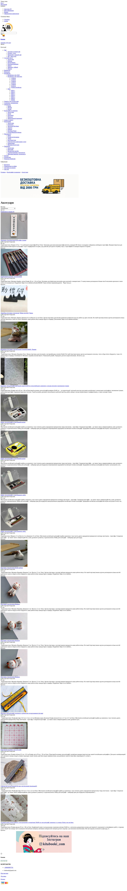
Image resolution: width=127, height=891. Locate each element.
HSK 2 (13, 92)
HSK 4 (13, 95)
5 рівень (13, 84)
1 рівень (13, 78)
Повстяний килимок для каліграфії (11, 749)
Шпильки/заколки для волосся (16, 154)
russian (6, 21)
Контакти (7, 164)
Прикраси (7, 146)
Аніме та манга (8, 120)
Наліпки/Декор (12, 131)
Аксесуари (11, 59)
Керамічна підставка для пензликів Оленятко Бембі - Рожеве (18, 349)
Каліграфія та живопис (11, 110)
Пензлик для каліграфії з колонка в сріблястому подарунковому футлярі (22, 713)
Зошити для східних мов (11, 101)
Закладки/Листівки (13, 126)
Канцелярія (7, 121)
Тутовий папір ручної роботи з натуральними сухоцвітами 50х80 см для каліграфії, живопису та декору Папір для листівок (37, 822)
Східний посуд (8, 58)
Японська (7, 72)
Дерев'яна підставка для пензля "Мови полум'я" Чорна (17, 313)
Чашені (10, 69)
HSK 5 (13, 96)
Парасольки (11, 143)
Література (7, 104)
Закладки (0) (7, 9)
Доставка (3, 876)
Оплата (3, 879)
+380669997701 (8, 867)
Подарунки (7, 157)
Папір (9, 114)
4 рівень (13, 82)
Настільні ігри (12, 140)
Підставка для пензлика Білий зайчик (12, 568)
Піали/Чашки (11, 62)
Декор (9, 138)
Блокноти (10, 124)
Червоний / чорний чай (14, 55)
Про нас (6, 169)
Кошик (6, 12)
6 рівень (13, 86)
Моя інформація (9, 10)
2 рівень (13, 79)
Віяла (9, 135)
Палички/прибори (13, 64)
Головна (3, 172)
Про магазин (4, 873)
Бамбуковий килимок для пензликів (11, 276)
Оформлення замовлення (11, 13)
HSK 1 (13, 90)
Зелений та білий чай (14, 51)
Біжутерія (10, 149)
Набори (10, 61)
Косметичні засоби (13, 151)
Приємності (7, 134)
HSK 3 (13, 93)
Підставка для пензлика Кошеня (10, 604)
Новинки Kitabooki (9, 159)
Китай (9, 109)
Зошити (10, 127)
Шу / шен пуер (12, 56)
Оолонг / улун (12, 53)
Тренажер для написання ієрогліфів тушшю (13, 240)
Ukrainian (7, 19)
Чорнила (10, 117)
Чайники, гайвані (13, 67)
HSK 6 (13, 98)
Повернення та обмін (10, 166)
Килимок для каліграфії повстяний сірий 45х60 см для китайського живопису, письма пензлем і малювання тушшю (35, 386)
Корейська (7, 70)
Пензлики (10, 115)
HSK (9, 89)
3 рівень (13, 81)
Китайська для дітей (14, 75)
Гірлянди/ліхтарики (13, 137)
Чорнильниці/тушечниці (15, 118)
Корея (9, 106)
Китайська (7, 73)
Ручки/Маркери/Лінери (14, 132)
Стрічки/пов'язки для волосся (16, 152)
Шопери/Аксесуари (13, 145)
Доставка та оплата (9, 167)
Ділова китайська (16, 87)
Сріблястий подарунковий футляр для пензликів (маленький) (19, 786)
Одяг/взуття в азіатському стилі (17, 141)
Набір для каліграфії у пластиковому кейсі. (13, 495)
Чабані (9, 65)
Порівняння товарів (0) (7, 211)
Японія (10, 107)
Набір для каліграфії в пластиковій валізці (13, 422)
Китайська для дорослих (15, 76)
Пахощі (6, 155)
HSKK (13, 100)
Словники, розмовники (11, 103)
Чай (5, 50)
